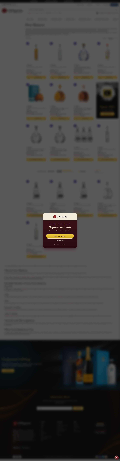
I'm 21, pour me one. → (60, 236)
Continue (94, 449)
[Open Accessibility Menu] (116, 457)
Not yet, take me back (60, 240)
